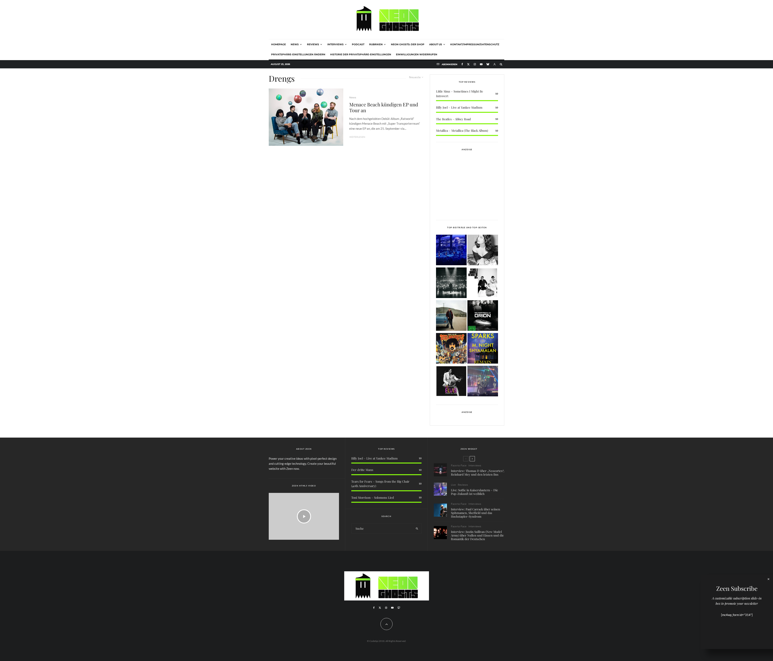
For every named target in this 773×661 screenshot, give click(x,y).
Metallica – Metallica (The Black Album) (462, 130)
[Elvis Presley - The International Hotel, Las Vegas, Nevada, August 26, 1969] (451, 382)
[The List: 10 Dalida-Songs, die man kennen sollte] (482, 251)
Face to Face (458, 465)
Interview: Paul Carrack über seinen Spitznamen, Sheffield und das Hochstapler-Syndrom (475, 512)
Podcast (358, 44)
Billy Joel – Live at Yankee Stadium (459, 107)
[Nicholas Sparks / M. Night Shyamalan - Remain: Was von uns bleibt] (482, 349)
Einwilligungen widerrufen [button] (416, 54)
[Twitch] (399, 608)
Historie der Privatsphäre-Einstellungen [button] (360, 54)
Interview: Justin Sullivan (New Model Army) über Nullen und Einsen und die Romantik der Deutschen (477, 535)
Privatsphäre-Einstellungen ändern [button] (298, 54)
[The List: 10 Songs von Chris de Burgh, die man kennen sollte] (451, 283)
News (295, 44)
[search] (417, 528)
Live (453, 484)
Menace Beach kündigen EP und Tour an (383, 107)
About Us (435, 44)
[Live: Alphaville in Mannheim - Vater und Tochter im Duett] (482, 382)
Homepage (278, 44)
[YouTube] (481, 64)
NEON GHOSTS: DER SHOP (407, 44)
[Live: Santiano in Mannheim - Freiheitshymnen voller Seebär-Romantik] (451, 251)
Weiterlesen (357, 137)
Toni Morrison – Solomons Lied (372, 497)
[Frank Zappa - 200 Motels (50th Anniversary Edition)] (451, 349)
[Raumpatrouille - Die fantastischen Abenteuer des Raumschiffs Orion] (482, 316)
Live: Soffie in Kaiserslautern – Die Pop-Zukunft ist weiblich (474, 491)
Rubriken (376, 44)
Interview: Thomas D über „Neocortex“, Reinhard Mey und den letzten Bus (477, 472)
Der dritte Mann (362, 470)
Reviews (313, 44)
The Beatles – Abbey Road (453, 119)
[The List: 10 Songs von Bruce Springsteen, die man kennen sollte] (451, 316)
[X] (468, 64)
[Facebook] (462, 64)
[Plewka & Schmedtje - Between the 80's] (482, 283)
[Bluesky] (488, 64)
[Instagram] (475, 64)
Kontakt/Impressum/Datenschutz (474, 44)
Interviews (335, 44)
